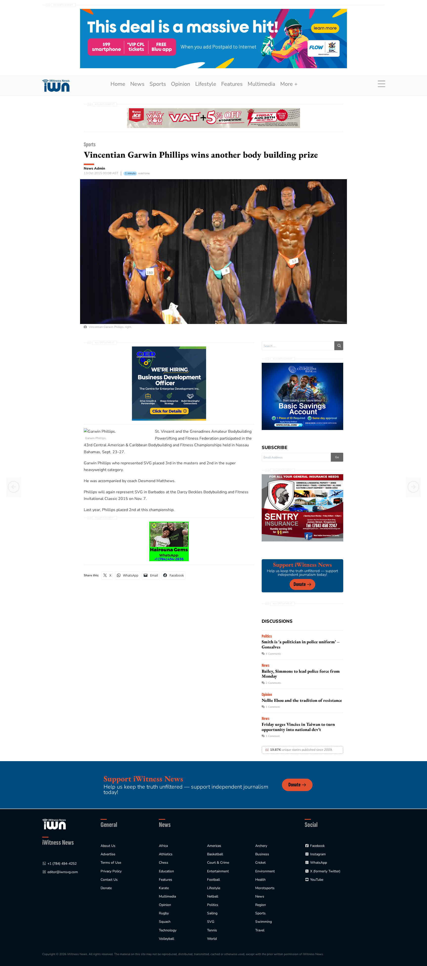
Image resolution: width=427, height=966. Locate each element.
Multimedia (261, 84)
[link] (55, 86)
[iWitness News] (54, 823)
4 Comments (273, 654)
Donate (300, 584)
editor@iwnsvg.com (62, 872)
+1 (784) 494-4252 (62, 863)
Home (117, 84)
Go (337, 457)
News (137, 84)
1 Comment (273, 707)
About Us (108, 845)
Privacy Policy (111, 871)
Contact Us (109, 879)
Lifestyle (205, 84)
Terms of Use (111, 862)
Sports (157, 84)
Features (232, 84)
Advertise (108, 854)
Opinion (180, 84)
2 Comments (273, 683)
